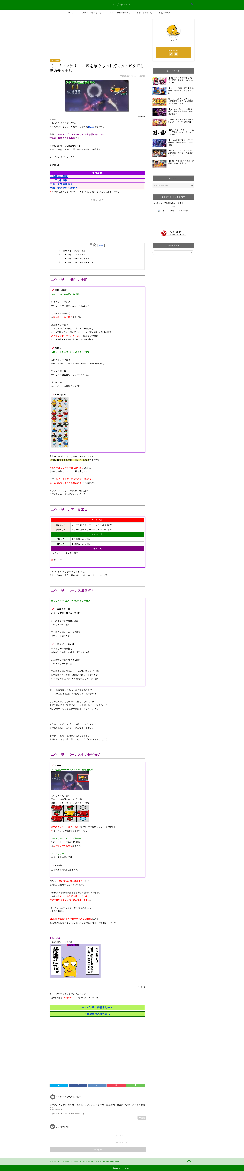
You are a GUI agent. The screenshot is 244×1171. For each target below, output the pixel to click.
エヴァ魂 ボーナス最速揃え (76, 258)
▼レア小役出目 (59, 180)
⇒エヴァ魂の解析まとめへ (97, 1007)
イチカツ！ (122, 5)
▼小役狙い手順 (59, 176)
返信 (143, 1118)
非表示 (101, 245)
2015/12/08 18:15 (56, 1109)
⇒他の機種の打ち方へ (97, 1014)
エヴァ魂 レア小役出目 (74, 254)
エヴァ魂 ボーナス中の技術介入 (78, 262)
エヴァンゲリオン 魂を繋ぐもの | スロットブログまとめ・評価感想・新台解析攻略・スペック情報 (97, 1105)
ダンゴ (91, 127)
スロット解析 (55, 60)
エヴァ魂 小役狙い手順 (74, 251)
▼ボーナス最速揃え (61, 184)
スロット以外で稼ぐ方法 (120, 13)
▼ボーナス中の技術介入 (64, 188)
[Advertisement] (98, 37)
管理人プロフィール (167, 13)
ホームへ (72, 13)
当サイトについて (144, 13)
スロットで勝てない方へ (92, 13)
